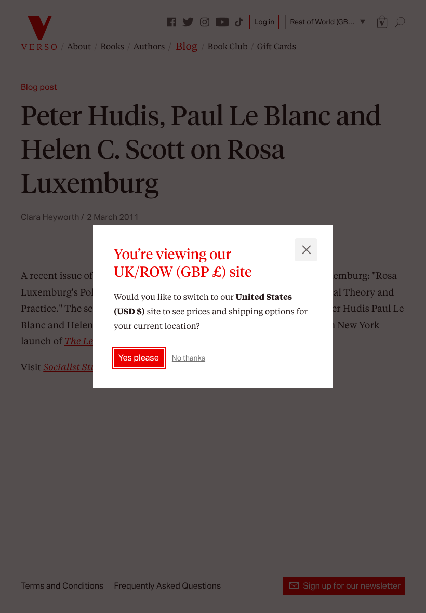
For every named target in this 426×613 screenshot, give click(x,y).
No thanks (188, 358)
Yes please (138, 357)
